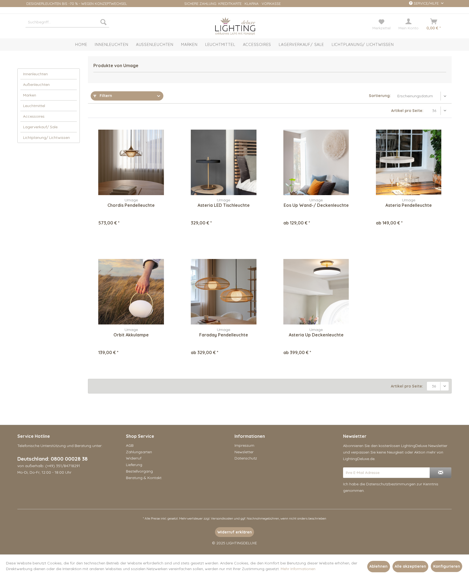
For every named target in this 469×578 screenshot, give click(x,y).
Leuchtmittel (34, 105)
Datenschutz (245, 458)
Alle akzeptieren (410, 566)
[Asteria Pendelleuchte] (408, 162)
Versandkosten (222, 518)
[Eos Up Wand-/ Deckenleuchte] (316, 162)
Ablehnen (378, 566)
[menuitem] (67, 22)
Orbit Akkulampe (131, 335)
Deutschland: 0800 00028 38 (52, 458)
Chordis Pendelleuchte (131, 205)
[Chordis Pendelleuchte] (131, 162)
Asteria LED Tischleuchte (224, 205)
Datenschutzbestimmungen (391, 484)
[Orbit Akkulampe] (131, 292)
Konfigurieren (446, 566)
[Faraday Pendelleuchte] (223, 292)
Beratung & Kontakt (143, 477)
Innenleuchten (35, 73)
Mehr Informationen (298, 568)
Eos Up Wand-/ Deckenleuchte (316, 205)
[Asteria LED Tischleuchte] (223, 162)
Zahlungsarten (139, 451)
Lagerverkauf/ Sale (40, 126)
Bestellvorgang (139, 471)
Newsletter (243, 451)
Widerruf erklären (234, 532)
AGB (130, 445)
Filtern (105, 95)
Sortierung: (380, 95)
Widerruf (133, 458)
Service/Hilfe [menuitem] (426, 3)
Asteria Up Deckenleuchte (316, 335)
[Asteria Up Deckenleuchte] (316, 292)
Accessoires (34, 116)
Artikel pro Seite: (407, 110)
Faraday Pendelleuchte (223, 335)
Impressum (244, 445)
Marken (29, 95)
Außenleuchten (36, 84)
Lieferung (134, 464)
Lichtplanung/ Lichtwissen (46, 137)
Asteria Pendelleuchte (408, 205)
